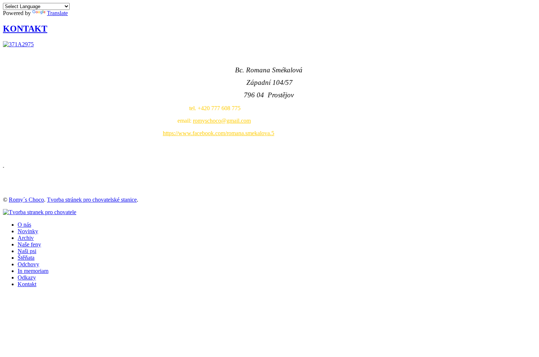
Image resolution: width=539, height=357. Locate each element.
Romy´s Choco (26, 199)
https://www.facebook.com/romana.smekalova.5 (218, 133)
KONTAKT (25, 28)
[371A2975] (18, 44)
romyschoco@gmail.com (222, 121)
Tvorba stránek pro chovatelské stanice (92, 199)
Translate (57, 13)
